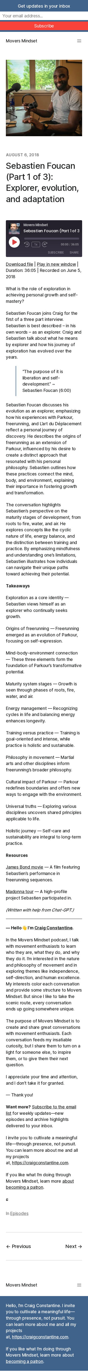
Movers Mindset (21, 40)
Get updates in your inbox (44, 6)
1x (35, 244)
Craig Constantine (53, 927)
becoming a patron (24, 1361)
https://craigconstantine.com (40, 1162)
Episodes (19, 1213)
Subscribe (56, 252)
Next (70, 1246)
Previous (21, 1246)
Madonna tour (19, 891)
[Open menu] (79, 41)
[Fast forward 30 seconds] (44, 244)
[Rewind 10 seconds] (27, 244)
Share (74, 252)
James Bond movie (24, 867)
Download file (19, 264)
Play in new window (56, 264)
